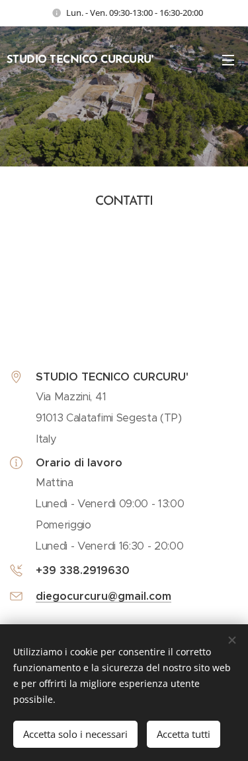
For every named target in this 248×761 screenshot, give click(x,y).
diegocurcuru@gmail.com (103, 596)
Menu (228, 59)
